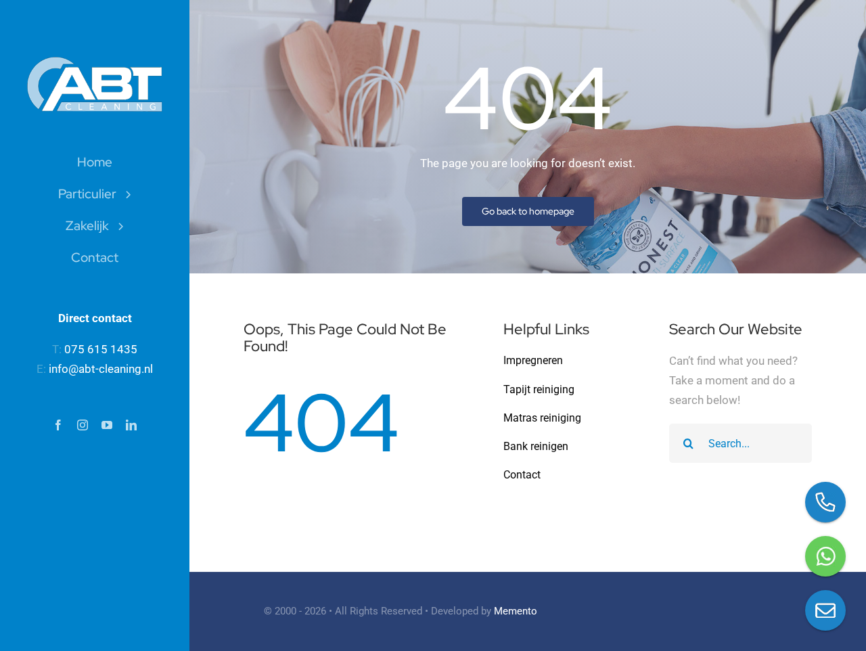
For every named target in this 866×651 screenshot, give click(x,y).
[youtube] (106, 425)
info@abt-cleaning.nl (101, 369)
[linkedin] (131, 425)
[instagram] (82, 425)
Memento (515, 611)
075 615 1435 (100, 349)
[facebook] (58, 425)
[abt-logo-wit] (94, 62)
